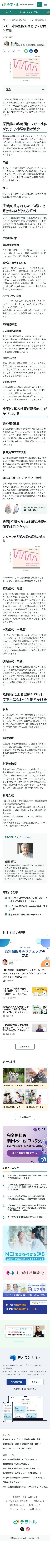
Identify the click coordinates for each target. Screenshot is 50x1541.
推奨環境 (16, 1497)
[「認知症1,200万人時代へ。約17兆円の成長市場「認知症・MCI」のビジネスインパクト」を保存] (44, 1011)
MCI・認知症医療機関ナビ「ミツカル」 (19, 1459)
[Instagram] (28, 1529)
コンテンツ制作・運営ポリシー (18, 1501)
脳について (7, 1448)
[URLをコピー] (14, 51)
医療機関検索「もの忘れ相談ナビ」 (17, 1464)
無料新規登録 (16, 1382)
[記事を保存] (4, 51)
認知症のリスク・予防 (12, 1439)
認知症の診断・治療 (11, 1444)
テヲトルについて (30, 1497)
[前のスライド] (6, 1331)
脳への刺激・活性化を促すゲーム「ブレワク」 (21, 1468)
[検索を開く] (39, 4)
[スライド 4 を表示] (43, 1341)
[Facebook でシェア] (31, 51)
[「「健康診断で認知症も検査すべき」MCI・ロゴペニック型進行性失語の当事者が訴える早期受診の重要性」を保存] (44, 1029)
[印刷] (9, 51)
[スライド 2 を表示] (19, 1341)
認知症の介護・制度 (30, 1444)
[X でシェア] (36, 51)
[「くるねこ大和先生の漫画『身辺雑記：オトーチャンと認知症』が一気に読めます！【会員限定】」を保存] (44, 993)
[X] (22, 1529)
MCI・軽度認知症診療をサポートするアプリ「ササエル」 (26, 1487)
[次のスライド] (44, 1331)
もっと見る (24, 1047)
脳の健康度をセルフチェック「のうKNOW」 (21, 1473)
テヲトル (6, 20)
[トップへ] (10, 4)
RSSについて (39, 1501)
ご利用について (33, 1505)
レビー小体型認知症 (37, 20)
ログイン (35, 1382)
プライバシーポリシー (18, 1509)
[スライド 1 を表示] (7, 1341)
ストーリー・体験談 (23, 1448)
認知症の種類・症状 (19, 20)
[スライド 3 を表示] (31, 1341)
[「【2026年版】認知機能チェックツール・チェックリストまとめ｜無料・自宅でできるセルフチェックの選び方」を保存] (47, 964)
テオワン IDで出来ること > (25, 1389)
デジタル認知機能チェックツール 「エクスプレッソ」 (24, 1478)
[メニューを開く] (45, 4)
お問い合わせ (35, 1509)
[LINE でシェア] (26, 51)
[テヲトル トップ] (25, 1522)
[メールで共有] (19, 51)
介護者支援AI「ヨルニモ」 (13, 1482)
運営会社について (17, 1505)
